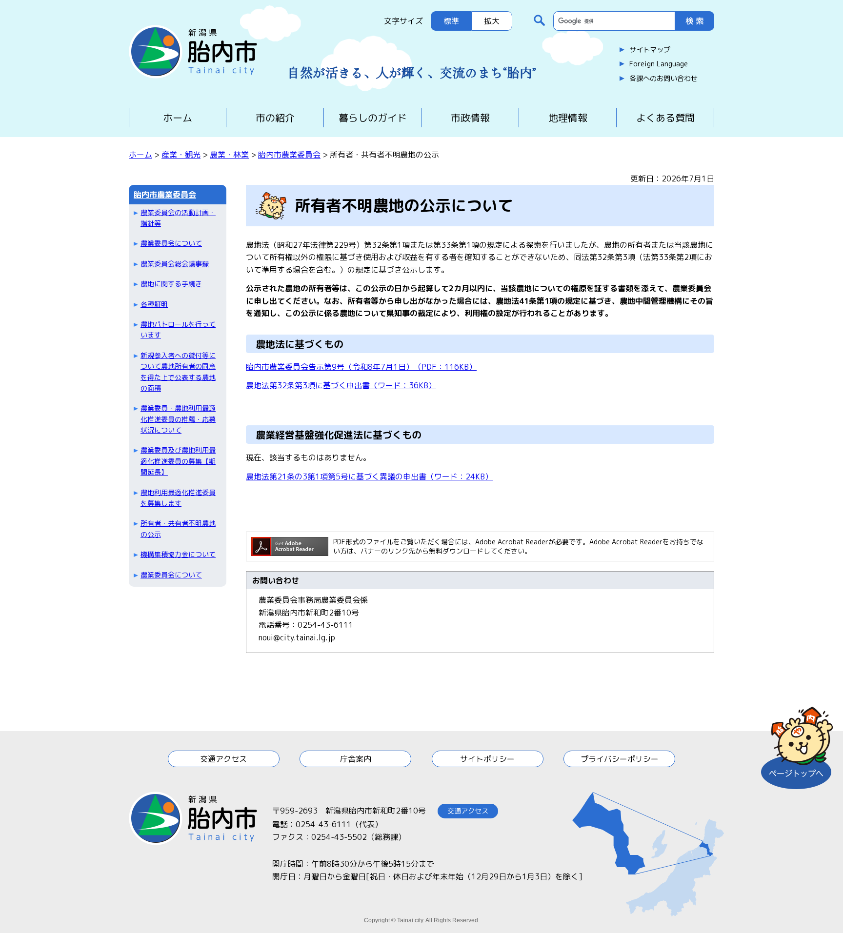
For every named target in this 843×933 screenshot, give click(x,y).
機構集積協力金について (178, 554)
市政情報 (470, 117)
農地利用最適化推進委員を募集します (178, 498)
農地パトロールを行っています (178, 329)
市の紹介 (275, 117)
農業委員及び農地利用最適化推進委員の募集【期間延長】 (178, 460)
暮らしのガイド (373, 117)
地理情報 (567, 117)
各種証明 (154, 304)
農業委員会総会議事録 (174, 263)
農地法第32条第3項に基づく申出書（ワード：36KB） (341, 385)
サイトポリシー (487, 759)
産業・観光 (181, 154)
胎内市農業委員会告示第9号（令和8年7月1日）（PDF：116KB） (361, 366)
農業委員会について (171, 243)
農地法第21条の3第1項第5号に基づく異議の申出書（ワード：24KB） (369, 476)
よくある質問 (665, 117)
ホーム (177, 117)
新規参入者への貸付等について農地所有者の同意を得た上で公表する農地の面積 (178, 372)
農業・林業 (229, 154)
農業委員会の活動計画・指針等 (178, 218)
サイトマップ (649, 50)
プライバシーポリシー (620, 759)
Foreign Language (658, 64)
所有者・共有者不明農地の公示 (178, 528)
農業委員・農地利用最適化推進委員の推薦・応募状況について (178, 419)
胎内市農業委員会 (289, 154)
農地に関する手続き (171, 283)
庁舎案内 (355, 759)
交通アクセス (223, 759)
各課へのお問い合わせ (663, 78)
